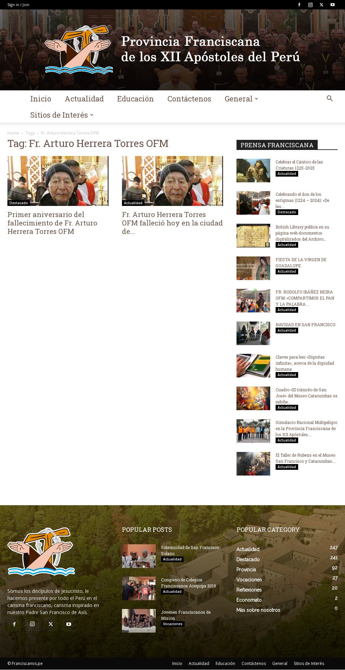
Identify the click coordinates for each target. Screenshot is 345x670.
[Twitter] (321, 4)
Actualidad (84, 98)
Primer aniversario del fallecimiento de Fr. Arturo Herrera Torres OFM (52, 223)
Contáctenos (189, 98)
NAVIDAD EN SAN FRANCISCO (305, 324)
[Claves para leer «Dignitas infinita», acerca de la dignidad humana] (253, 365)
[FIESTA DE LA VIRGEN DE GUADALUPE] (253, 268)
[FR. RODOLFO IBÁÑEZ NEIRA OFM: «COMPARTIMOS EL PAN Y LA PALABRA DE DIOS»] (253, 300)
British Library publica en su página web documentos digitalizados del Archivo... (302, 233)
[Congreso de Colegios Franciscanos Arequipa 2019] (139, 588)
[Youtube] (332, 4)
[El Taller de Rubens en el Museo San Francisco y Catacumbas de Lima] (253, 464)
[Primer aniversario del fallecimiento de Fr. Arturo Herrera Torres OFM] (57, 181)
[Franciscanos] (172, 49)
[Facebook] (299, 4)
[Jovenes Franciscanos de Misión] (139, 621)
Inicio (40, 98)
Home (13, 133)
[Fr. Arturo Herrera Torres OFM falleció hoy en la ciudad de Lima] (172, 181)
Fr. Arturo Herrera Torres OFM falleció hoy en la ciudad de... (172, 223)
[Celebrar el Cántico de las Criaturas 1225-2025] (253, 170)
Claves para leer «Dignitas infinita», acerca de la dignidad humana (305, 363)
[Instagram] (310, 4)
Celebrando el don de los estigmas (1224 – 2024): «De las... (302, 200)
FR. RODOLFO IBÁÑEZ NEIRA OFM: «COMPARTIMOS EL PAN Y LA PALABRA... (305, 298)
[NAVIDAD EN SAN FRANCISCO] (253, 333)
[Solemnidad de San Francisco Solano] (139, 556)
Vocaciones (173, 623)
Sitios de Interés (59, 115)
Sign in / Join (18, 4)
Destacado (18, 203)
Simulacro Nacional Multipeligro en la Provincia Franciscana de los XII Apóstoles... (306, 428)
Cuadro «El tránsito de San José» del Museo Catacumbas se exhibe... (306, 395)
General (239, 98)
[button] (329, 99)
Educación (135, 98)
